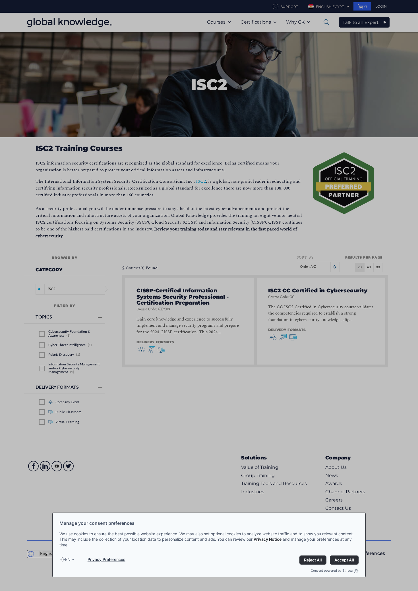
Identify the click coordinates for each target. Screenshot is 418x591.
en (68, 559)
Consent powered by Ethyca (332, 571)
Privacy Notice (268, 539)
